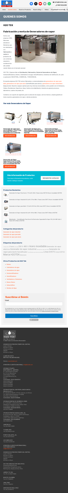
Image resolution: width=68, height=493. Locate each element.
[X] (35, 3)
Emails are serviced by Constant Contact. (50, 311)
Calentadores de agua (13, 267)
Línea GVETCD (60, 252)
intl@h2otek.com (7, 448)
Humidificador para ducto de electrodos (35, 252)
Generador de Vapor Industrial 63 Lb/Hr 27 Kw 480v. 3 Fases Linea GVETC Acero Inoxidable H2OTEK (12, 161)
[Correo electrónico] (44, 3)
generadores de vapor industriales (52, 83)
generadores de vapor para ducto (16, 83)
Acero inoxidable (37, 246)
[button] (41, 10)
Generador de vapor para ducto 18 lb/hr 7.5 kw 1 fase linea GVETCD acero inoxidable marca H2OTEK (12, 131)
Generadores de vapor (13, 270)
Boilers (9, 264)
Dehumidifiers (11, 285)
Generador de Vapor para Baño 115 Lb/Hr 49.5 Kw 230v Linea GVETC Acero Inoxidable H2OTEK (34, 131)
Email (7, 300)
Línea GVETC (49, 252)
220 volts (16, 246)
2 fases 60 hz (6, 246)
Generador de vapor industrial (11, 232)
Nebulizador (23, 255)
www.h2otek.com (12, 361)
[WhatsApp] (49, 3)
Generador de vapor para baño (12, 234)
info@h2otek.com (28, 364)
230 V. (20, 246)
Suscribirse (34, 316)
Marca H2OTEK (11, 254)
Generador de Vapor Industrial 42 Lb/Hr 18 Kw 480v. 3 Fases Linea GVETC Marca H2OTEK (53, 131)
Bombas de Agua (12, 288)
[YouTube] (40, 3)
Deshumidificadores (12, 273)
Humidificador (22, 252)
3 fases (11, 246)
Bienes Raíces (11, 282)
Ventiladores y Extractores (14, 279)
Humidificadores (11, 276)
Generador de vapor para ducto (12, 237)
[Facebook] (31, 3)
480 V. (26, 246)
